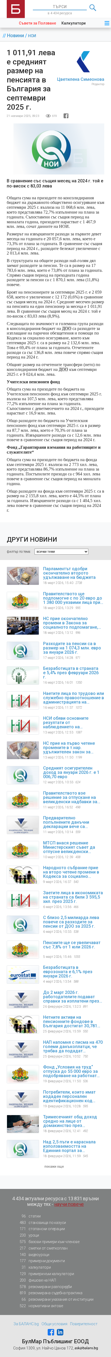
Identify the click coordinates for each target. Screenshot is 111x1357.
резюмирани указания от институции (57, 1299)
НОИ (32, 36)
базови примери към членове (49, 1242)
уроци (29, 1235)
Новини (16, 35)
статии (31, 1216)
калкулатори (36, 1267)
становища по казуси (43, 1222)
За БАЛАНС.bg (26, 1324)
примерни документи (42, 1261)
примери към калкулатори (47, 1274)
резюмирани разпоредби (46, 1287)
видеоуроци (34, 1254)
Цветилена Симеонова (80, 79)
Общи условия (54, 1324)
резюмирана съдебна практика (51, 1293)
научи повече (69, 1204)
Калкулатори (73, 23)
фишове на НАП (38, 1280)
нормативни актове (41, 1306)
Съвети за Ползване (37, 23)
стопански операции (42, 1229)
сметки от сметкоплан (44, 1248)
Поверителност (84, 1324)
